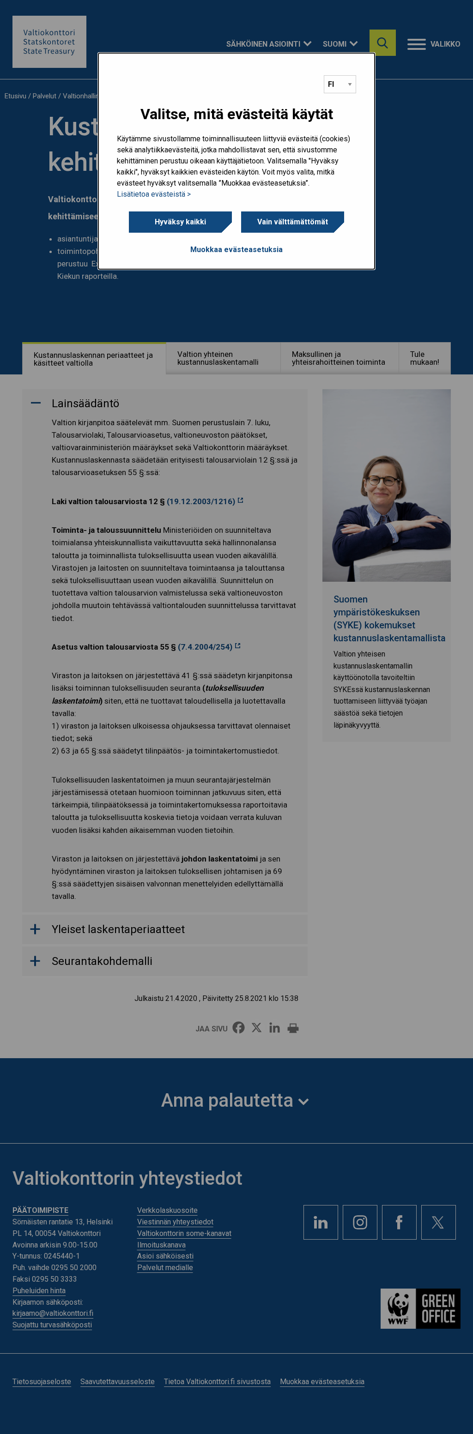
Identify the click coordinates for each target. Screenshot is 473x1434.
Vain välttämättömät (292, 221)
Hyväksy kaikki (180, 221)
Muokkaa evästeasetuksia (236, 249)
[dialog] (236, 161)
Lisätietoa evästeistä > (154, 194)
